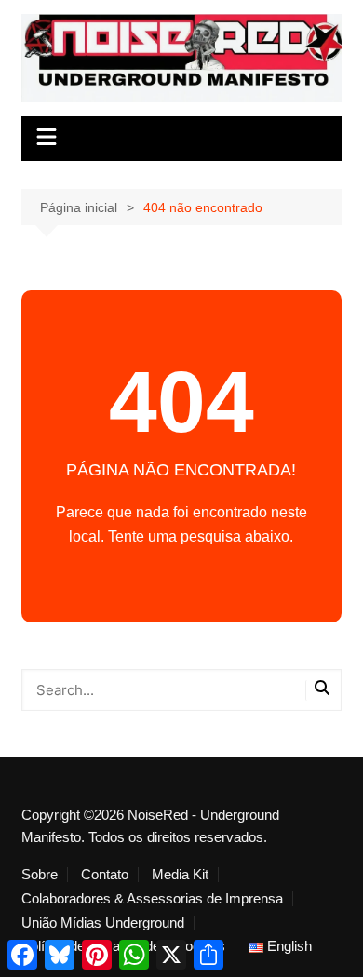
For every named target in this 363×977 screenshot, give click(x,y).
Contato (104, 874)
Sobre (39, 874)
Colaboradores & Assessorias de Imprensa (152, 898)
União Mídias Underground (102, 923)
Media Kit (180, 874)
